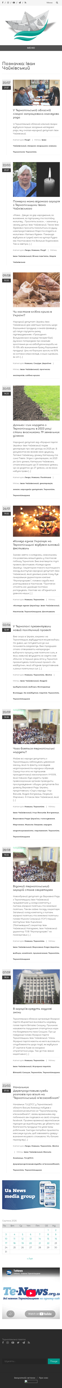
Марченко (18, 824)
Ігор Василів (39, 812)
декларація (46, 483)
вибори (32, 687)
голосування (48, 818)
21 (40, 1243)
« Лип (30, 1258)
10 (6, 1238)
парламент (41, 830)
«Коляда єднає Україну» (26, 605)
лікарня (31, 146)
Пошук (54, 1361)
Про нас (43, 1378)
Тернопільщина (21, 495)
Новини (35, 250)
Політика (45, 477)
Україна (46, 363)
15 (48, 1238)
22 (48, 1243)
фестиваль (48, 611)
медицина (42, 146)
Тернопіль (31, 152)
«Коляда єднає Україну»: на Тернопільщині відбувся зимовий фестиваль (36, 545)
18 (14, 1243)
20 (30, 1243)
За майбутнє (31, 693)
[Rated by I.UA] (31, 1382)
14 (40, 1238)
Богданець (53, 812)
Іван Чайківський (22, 256)
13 (31, 1238)
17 (6, 1243)
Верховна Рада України (26, 818)
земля (16, 489)
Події (27, 140)
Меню (50, 3)
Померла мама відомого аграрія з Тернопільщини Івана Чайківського (36, 205)
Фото (48, 675)
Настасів (18, 611)
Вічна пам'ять (40, 256)
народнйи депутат (31, 489)
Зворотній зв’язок (24, 1378)
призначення (40, 953)
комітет (27, 953)
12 (22, 1238)
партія (43, 693)
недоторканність (23, 830)
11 (14, 1238)
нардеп (48, 824)
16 (56, 1238)
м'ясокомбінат (50, 1164)
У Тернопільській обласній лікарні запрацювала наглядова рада (36, 114)
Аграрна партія (41, 1066)
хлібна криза (32, 375)
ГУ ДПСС (28, 1158)
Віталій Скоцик (21, 1072)
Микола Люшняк (34, 824)
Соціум (37, 363)
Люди (28, 250)
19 (22, 1243)
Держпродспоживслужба (27, 1164)
